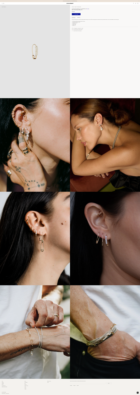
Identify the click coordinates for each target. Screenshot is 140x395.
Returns (2, 384)
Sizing (48, 382)
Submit (108, 383)
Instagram (71, 385)
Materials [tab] (78, 17)
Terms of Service (3, 393)
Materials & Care (26, 385)
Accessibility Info (3, 385)
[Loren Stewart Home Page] (70, 3)
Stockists (26, 384)
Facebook (74, 385)
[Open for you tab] (138, 393)
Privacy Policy (7, 393)
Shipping (3, 383)
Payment (3, 382)
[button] (2, 3)
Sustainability (26, 382)
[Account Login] (135, 3)
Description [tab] (73, 17)
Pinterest (78, 385)
